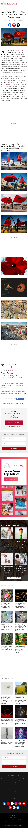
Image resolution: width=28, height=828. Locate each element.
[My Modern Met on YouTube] (23, 803)
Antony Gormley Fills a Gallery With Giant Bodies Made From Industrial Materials (7, 743)
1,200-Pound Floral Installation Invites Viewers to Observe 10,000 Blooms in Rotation (12, 385)
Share (21, 399)
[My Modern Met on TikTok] (10, 807)
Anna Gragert (10, 20)
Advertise (19, 820)
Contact (14, 820)
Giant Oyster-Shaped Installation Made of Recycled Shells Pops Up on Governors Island (20, 627)
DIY (16, 792)
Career (20, 792)
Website (11, 365)
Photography (19, 790)
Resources (8, 794)
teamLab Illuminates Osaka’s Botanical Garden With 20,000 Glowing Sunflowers (20, 605)
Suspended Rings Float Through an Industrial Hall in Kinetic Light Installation (7, 721)
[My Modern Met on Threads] (14, 807)
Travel (20, 796)
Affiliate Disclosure (9, 822)
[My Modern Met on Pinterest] (8, 803)
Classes (14, 794)
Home (8, 9)
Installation (18, 9)
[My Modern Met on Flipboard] (19, 803)
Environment (21, 794)
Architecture (11, 792)
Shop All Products (14, 578)
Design (12, 790)
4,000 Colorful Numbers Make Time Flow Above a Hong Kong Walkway (7, 627)
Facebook (18, 365)
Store (18, 798)
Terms (20, 822)
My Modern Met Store (10, 525)
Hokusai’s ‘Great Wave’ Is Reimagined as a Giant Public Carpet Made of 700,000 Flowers (6, 606)
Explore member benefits (14, 426)
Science (9, 796)
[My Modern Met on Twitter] (12, 803)
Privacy (16, 822)
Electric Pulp (21, 825)
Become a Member (14, 423)
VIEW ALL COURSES (11, 479)
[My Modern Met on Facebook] (4, 803)
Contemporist (7, 367)
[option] (7, 512)
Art (12, 9)
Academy (13, 798)
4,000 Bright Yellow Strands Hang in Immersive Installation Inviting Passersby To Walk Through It (20, 699)
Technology (15, 796)
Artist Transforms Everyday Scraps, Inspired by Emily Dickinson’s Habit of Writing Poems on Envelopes (6, 699)
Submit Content (8, 820)
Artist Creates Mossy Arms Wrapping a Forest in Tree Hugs (6, 648)
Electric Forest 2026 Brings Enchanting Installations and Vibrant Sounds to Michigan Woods (20, 743)
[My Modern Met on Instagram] (15, 803)
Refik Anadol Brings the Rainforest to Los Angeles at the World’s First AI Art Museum (20, 649)
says (8, 84)
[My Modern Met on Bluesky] (17, 807)
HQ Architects (19, 50)
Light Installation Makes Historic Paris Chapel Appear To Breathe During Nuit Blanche (20, 721)
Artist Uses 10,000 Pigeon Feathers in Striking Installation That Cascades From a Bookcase (13, 378)
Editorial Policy (13, 818)
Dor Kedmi (12, 370)
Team (19, 818)
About (7, 818)
